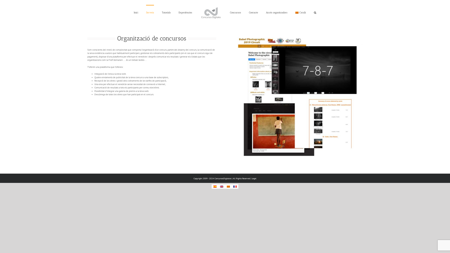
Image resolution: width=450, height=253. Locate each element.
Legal (254, 178)
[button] (297, 12)
